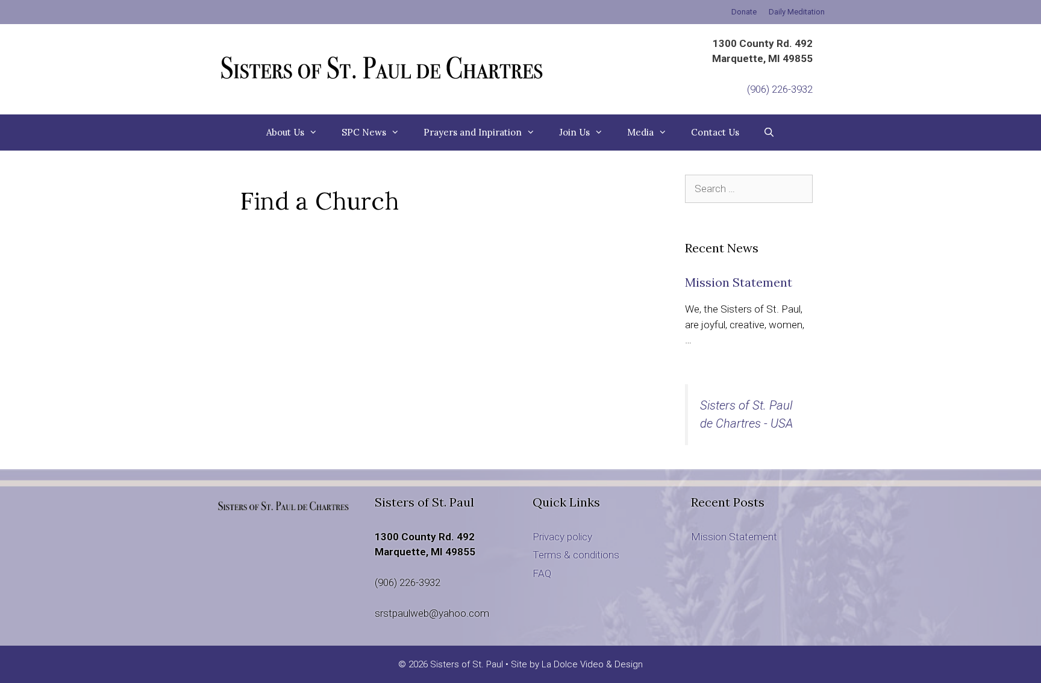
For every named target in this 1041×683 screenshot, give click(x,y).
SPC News (364, 132)
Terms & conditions (576, 555)
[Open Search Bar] (769, 132)
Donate (744, 11)
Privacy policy (562, 537)
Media (640, 132)
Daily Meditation (797, 11)
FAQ (542, 573)
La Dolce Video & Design (592, 664)
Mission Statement (738, 282)
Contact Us (715, 132)
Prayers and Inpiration (473, 132)
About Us (285, 132)
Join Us (574, 132)
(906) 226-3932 (780, 89)
